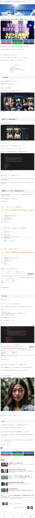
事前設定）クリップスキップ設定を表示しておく (17, 69)
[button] (32, 246)
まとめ (11, 72)
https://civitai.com (4, 83)
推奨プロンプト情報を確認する (15, 68)
